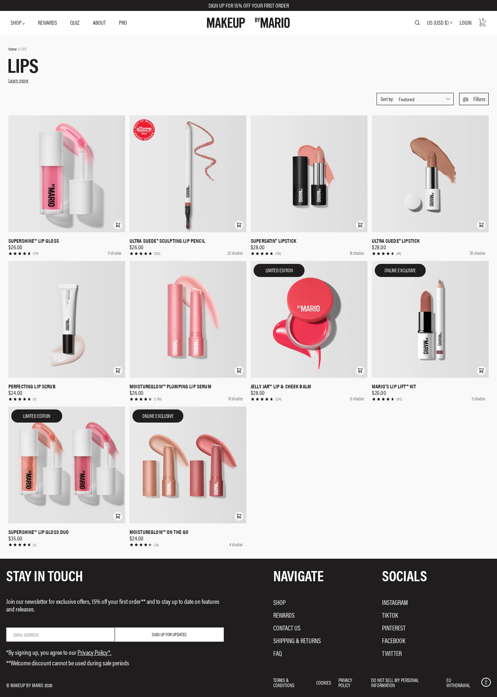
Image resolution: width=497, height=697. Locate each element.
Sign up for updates (169, 634)
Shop (279, 602)
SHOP (17, 22)
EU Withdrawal (458, 682)
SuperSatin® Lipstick (273, 240)
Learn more (18, 80)
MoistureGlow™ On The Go (159, 532)
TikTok (390, 614)
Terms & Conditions (283, 682)
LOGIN (466, 22)
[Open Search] (417, 22)
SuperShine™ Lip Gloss (33, 240)
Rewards (284, 614)
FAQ (277, 653)
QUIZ (74, 22)
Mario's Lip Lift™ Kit (394, 386)
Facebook (393, 640)
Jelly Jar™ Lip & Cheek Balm (281, 386)
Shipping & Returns (297, 640)
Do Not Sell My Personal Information (395, 682)
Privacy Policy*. (94, 652)
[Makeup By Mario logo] (248, 22)
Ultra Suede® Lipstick (396, 240)
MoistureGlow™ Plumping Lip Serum (170, 386)
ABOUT (99, 22)
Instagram (395, 602)
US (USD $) (438, 22)
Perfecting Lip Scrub (32, 386)
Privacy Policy (345, 682)
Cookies (323, 682)
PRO (123, 22)
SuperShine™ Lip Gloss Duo (38, 532)
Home (12, 48)
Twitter (392, 653)
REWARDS (47, 22)
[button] (474, 99)
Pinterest (394, 627)
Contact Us (287, 627)
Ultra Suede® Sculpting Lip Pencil (167, 240)
